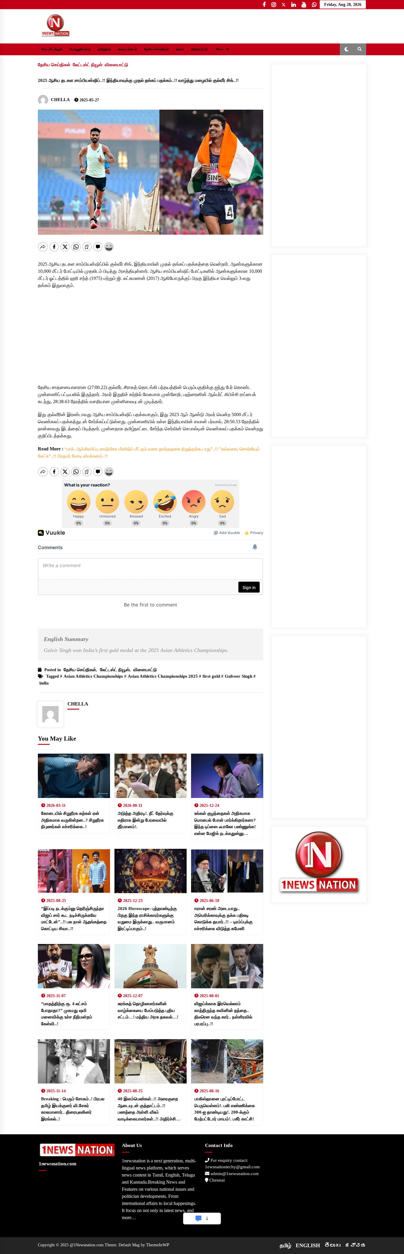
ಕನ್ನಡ (355, 1245)
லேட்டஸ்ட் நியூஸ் (51, 49)
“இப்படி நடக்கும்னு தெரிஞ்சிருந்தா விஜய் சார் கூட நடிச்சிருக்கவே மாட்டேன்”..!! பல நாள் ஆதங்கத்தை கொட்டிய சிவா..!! (73, 918)
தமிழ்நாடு (104, 49)
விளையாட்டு (199, 49)
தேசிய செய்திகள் (156, 49)
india (44, 683)
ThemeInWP (157, 1244)
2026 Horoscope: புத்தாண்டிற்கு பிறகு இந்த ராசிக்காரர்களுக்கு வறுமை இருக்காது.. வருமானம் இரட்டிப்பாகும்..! (147, 918)
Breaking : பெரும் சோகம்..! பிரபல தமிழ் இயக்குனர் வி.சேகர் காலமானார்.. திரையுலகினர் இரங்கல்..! (72, 1108)
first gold (211, 676)
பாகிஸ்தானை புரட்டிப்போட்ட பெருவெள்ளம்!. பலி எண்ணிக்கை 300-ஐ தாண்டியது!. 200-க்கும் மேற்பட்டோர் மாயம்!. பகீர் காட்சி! (224, 1108)
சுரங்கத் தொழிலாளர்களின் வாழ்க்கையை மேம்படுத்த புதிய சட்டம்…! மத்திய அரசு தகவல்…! (148, 1010)
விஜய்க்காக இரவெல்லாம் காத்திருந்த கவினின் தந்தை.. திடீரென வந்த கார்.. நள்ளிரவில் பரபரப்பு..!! (223, 1013)
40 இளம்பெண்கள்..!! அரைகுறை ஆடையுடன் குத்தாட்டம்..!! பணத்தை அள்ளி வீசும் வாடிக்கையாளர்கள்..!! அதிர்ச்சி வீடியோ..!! (148, 1109)
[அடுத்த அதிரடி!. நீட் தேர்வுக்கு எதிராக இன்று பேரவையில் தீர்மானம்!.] (150, 776)
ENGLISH (308, 1245)
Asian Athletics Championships (93, 676)
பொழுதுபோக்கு (80, 49)
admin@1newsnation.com (234, 1173)
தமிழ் (285, 1245)
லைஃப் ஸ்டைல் (127, 49)
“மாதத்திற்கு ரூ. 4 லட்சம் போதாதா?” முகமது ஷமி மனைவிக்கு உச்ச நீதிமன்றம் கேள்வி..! (66, 1013)
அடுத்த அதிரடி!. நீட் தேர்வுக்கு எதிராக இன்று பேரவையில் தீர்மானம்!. (145, 820)
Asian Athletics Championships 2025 (163, 676)
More (219, 49)
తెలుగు (332, 1245)
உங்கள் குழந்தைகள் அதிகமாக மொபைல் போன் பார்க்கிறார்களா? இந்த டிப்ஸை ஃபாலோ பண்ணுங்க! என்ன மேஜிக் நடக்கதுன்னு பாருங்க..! (225, 824)
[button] (346, 49)
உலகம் (180, 49)
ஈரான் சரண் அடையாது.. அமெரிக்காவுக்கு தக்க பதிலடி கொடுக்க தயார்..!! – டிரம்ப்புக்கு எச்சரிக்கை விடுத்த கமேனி (223, 918)
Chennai (216, 1180)
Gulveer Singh (238, 676)
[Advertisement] (150, 330)
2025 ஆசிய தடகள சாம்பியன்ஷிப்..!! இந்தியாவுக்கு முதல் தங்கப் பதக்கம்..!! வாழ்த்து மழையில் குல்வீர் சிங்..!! (138, 80)
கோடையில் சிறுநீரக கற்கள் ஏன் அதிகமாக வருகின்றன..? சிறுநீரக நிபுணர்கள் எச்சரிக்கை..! (72, 820)
